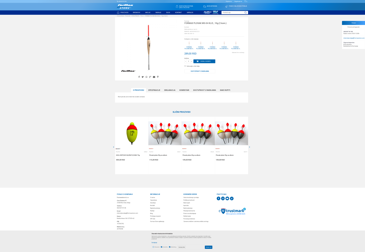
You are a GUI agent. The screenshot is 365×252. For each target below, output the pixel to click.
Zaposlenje (153, 200)
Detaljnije (154, 242)
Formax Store (120, 16)
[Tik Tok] (232, 198)
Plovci (142, 16)
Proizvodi (127, 16)
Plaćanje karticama (189, 211)
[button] (234, 12)
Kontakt (152, 205)
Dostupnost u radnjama (200, 71)
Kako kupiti (225, 90)
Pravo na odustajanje (189, 213)
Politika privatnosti (188, 200)
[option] (131, 145)
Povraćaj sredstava (189, 219)
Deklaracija (169, 90)
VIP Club (152, 219)
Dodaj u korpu (206, 61)
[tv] (211, 12)
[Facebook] (139, 77)
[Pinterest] (158, 77)
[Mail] (154, 77)
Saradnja (153, 203)
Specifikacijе (154, 90)
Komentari (184, 90)
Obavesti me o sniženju (238, 52)
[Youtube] (227, 198)
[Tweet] (143, 77)
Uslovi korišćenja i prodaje (191, 197)
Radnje (152, 211)
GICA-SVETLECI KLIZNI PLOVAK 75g (128, 155)
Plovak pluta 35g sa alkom (225, 155)
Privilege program (155, 216)
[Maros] (151, 148)
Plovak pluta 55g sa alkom (158, 155)
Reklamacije (187, 216)
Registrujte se (238, 1)
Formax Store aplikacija (157, 221)
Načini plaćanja (187, 208)
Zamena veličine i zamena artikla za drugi (195, 221)
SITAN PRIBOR (135, 16)
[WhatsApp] (146, 77)
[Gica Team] (118, 148)
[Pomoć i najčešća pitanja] (226, 6)
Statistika (165, 247)
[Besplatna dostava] (177, 6)
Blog (151, 213)
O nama (152, 197)
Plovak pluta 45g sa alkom (191, 155)
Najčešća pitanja (155, 208)
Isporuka (186, 205)
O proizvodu (138, 90)
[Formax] (128, 71)
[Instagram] (223, 198)
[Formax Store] (125, 6)
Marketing (173, 247)
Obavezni (157, 247)
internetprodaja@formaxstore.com (354, 38)
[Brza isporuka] (204, 6)
